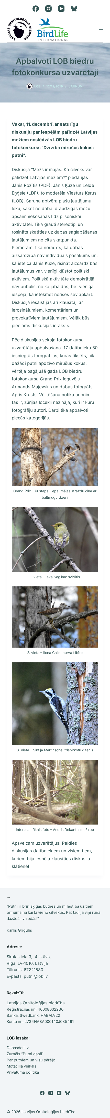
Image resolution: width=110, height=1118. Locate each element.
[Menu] (101, 29)
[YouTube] (61, 8)
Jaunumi (76, 86)
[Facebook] (35, 8)
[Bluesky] (74, 8)
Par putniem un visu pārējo (31, 1060)
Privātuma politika (23, 1072)
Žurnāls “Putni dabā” (25, 1053)
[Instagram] (48, 8)
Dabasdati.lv (18, 1047)
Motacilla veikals (21, 1066)
